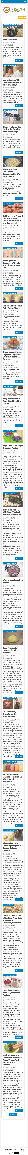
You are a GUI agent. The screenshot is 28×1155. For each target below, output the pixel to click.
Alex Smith (14, 179)
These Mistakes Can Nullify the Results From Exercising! (12, 129)
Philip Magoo (15, 311)
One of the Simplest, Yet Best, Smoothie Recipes (12, 992)
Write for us (22, 17)
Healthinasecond (16, 406)
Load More (12, 1114)
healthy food (8, 386)
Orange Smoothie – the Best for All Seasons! (11, 650)
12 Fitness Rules (10, 40)
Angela (13, 42)
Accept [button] (16, 1153)
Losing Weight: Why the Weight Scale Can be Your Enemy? (12, 82)
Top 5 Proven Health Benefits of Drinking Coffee (12, 401)
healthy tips (8, 157)
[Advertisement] (14, 1134)
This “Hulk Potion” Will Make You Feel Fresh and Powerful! (12, 512)
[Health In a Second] (14, 10)
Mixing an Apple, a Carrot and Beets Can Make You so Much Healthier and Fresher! (12, 1060)
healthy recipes (9, 430)
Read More (22, 1153)
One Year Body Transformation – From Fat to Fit (10, 714)
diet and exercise (10, 25)
